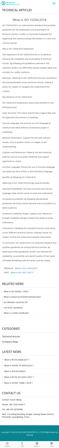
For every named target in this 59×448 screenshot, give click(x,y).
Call (22, 446)
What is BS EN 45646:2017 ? (17, 359)
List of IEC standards (13, 307)
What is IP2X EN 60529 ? (15, 371)
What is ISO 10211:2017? (22, 272)
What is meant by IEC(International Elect (22, 297)
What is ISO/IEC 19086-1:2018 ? (18, 383)
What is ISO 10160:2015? (26, 268)
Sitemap (29, 435)
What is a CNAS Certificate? (16, 313)
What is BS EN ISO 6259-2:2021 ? (19, 377)
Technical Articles (11, 336)
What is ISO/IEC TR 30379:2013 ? (19, 365)
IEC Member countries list (16, 302)
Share (7, 446)
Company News (10, 341)
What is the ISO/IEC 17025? (16, 291)
